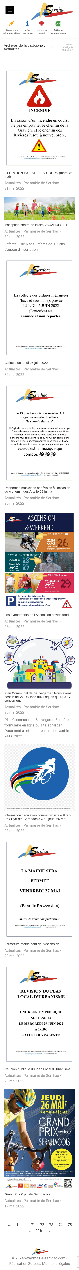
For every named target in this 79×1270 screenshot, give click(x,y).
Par (41, 183)
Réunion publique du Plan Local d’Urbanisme (37, 1069)
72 (42, 1225)
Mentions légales (56, 1263)
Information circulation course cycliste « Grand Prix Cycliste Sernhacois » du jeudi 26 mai (38, 817)
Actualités (12, 183)
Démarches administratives (11, 31)
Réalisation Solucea (25, 1263)
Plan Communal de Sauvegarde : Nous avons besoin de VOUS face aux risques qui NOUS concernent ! (37, 696)
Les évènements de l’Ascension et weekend (36, 615)
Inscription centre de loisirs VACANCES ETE (37, 225)
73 (51, 1225)
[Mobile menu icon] (10, 10)
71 (33, 1225)
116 (39, 1230)
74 (60, 1225)
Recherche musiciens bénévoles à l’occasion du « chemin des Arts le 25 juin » (37, 489)
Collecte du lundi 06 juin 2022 (26, 363)
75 (70, 1225)
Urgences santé (42, 31)
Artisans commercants (58, 31)
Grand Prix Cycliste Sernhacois (27, 1194)
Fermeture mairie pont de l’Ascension (31, 944)
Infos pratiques (28, 31)
